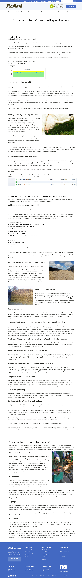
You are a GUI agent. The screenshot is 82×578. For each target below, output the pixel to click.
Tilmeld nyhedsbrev (46, 549)
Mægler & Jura (44, 11)
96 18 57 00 (30, 571)
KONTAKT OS (71, 6)
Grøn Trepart (61, 11)
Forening (69, 11)
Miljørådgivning (28, 551)
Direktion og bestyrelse (64, 551)
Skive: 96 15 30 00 (59, 7)
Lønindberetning (45, 551)
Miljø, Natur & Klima (20, 11)
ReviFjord (27, 554)
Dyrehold (52, 11)
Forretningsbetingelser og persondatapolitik (56, 575)
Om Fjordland (62, 556)
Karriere (49, 1)
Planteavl (10, 11)
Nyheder (25, 1)
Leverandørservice (46, 553)
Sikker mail (44, 556)
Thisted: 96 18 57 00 (59, 6)
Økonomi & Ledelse (32, 11)
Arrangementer (31, 1)
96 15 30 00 (13, 571)
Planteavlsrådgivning (29, 549)
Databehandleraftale (43, 575)
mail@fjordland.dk (64, 571)
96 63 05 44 (47, 571)
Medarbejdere (43, 1)
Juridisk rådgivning (29, 553)
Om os (37, 1)
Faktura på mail (45, 554)
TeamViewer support (46, 557)
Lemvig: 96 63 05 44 (59, 4)
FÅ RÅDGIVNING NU (14, 559)
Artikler (61, 549)
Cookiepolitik (34, 575)
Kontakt (53, 1)
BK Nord (26, 556)
